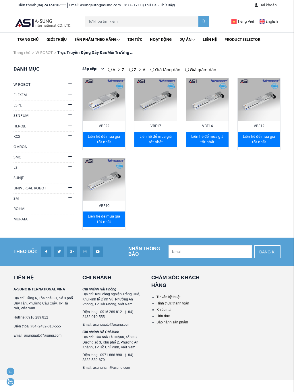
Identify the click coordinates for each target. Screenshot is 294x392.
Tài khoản (268, 5)
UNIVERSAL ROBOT (29, 188)
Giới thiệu (57, 39)
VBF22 (104, 125)
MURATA (20, 219)
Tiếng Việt (245, 21)
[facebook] (46, 251)
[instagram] (85, 251)
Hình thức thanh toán (172, 303)
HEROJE (19, 126)
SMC (17, 157)
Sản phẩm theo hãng (96, 39)
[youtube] (98, 251)
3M (16, 198)
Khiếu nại (163, 309)
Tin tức (134, 39)
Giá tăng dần (167, 69)
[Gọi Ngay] (21, 371)
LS (15, 167)
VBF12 (259, 125)
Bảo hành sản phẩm (172, 322)
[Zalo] (21, 382)
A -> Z (118, 69)
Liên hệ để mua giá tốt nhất (104, 139)
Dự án (185, 39)
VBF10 (104, 205)
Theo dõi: (25, 251)
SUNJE (18, 177)
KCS (16, 136)
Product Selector (242, 39)
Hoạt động (161, 39)
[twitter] (59, 251)
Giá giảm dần (203, 69)
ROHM (18, 208)
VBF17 (155, 125)
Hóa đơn (163, 316)
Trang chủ (28, 39)
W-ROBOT (44, 52)
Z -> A (140, 69)
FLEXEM (20, 94)
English (271, 21)
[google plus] (72, 251)
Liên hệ (210, 39)
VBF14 (207, 125)
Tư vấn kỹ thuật (168, 297)
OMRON (20, 146)
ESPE (17, 105)
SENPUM (20, 115)
